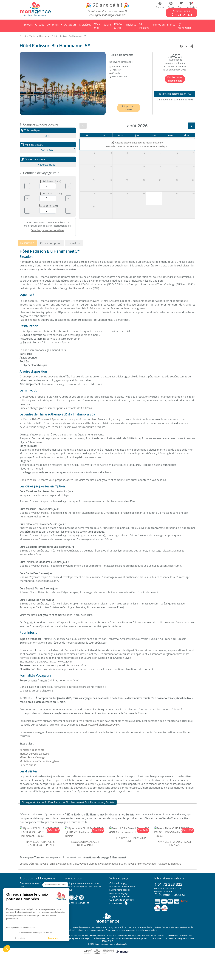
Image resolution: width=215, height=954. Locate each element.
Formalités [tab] (74, 243)
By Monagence (185, 25)
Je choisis (20, 938)
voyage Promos (137, 863)
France (171, 25)
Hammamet (45, 36)
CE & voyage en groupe (121, 899)
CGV (22, 886)
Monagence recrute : (76, 902)
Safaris (108, 25)
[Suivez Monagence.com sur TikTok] (76, 897)
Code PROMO (118, 903)
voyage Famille (48, 863)
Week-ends (97, 25)
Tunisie (32, 36)
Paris (47, 135)
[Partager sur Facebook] (181, 46)
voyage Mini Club (68, 863)
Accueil (23, 36)
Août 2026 (47, 150)
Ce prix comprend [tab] (50, 243)
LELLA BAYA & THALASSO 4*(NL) (130, 839)
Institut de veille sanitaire (34, 753)
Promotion (158, 25)
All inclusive (144, 25)
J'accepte (53, 938)
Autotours (70, 24)
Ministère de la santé (32, 750)
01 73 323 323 (168, 884)
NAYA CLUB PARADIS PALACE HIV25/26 (175, 843)
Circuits (39, 24)
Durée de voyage (32, 159)
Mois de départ (31, 145)
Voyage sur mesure (119, 896)
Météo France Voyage (32, 757)
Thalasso (132, 25)
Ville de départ (30, 130)
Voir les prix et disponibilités (174, 79)
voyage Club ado (89, 863)
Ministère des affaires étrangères (39, 761)
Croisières (85, 24)
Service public (28, 765)
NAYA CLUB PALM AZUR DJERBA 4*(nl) (85, 843)
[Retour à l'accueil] (35, 9)
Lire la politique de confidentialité (20, 928)
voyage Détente (29, 863)
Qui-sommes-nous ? (30, 883)
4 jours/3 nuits (46, 164)
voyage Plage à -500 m (113, 863)
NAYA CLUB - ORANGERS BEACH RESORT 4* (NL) (40, 843)
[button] (190, 5)
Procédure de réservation (122, 886)
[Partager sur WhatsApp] (186, 46)
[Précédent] (83, 126)
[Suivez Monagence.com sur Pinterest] (81, 897)
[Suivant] (191, 126)
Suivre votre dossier (119, 889)
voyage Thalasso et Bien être (164, 863)
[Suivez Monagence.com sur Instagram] (71, 897)
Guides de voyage (118, 883)
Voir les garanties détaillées (47, 230)
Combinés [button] (53, 24)
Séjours (29, 25)
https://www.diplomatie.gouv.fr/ (100, 724)
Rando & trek (119, 25)
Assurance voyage (118, 893)
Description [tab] (27, 243)
